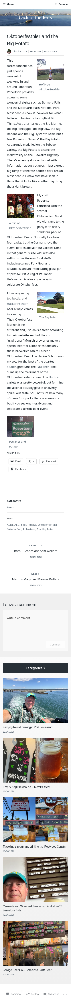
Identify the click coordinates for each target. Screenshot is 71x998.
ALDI (10, 524)
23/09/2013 (35, 51)
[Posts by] (10, 52)
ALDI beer (20, 524)
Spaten (12, 367)
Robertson (29, 529)
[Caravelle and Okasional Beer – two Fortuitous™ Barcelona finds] (35, 879)
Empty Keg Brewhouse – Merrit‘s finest (26, 787)
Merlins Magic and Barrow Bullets (35, 579)
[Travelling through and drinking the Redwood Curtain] (35, 819)
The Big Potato (46, 529)
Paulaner (43, 367)
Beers (10, 507)
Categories (34, 668)
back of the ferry (35, 17)
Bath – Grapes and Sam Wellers (35, 551)
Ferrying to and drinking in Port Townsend (27, 727)
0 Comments (51, 51)
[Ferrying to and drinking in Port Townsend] (35, 700)
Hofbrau (54, 377)
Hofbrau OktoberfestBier (42, 524)
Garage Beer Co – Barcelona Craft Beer (27, 970)
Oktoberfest (14, 529)
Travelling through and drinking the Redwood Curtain (34, 846)
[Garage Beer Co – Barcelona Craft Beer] (35, 943)
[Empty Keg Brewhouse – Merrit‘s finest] (35, 760)
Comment (55, 644)
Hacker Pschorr (17, 304)
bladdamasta (20, 51)
